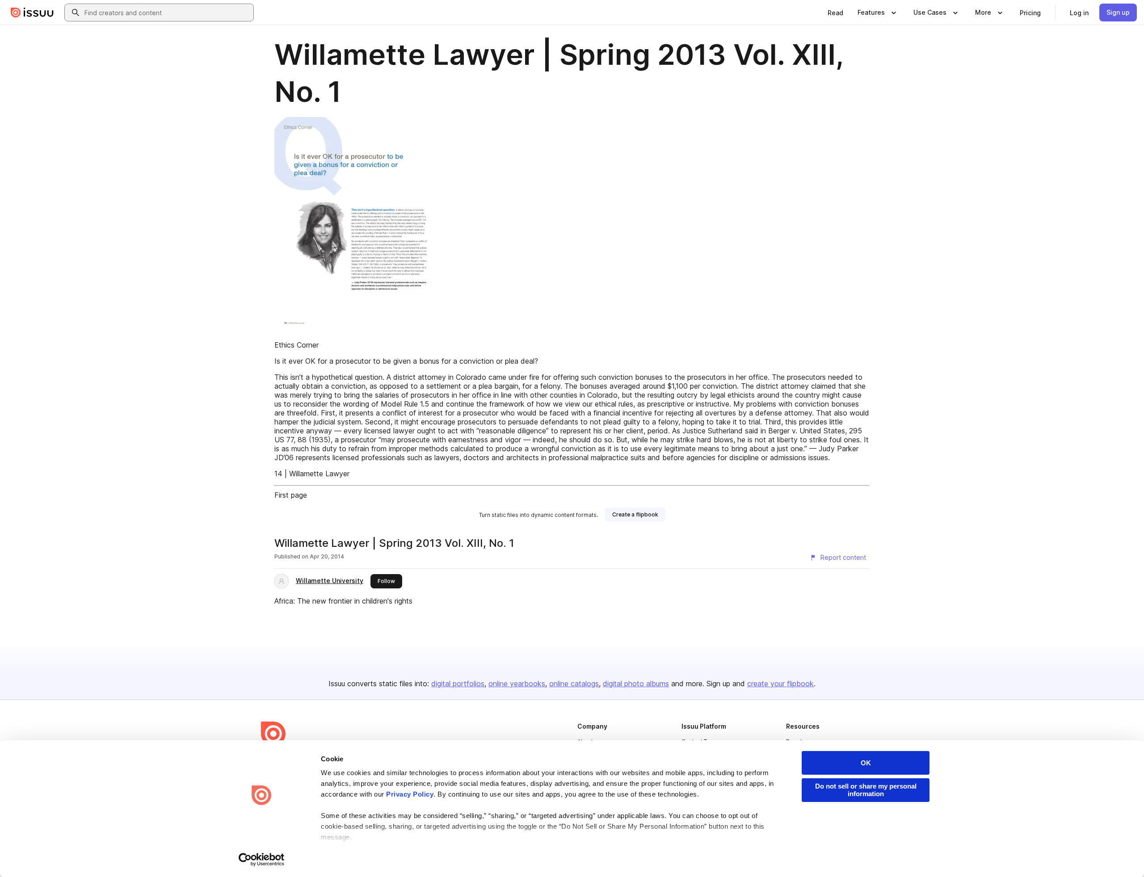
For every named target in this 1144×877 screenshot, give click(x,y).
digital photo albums (636, 683)
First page (290, 495)
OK (866, 763)
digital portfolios (457, 683)
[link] (835, 12)
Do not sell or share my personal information (866, 789)
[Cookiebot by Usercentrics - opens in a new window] (262, 859)
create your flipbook (780, 683)
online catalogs (574, 683)
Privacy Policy (409, 794)
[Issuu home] (32, 12)
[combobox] (167, 12)
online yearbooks (516, 683)
